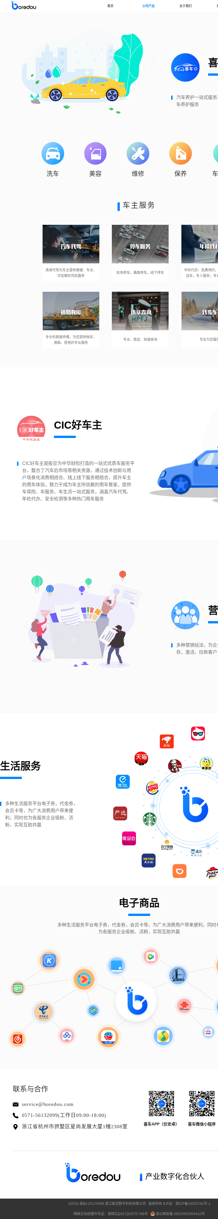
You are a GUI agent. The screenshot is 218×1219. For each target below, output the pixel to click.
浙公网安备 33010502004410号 (180, 1214)
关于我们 (185, 6)
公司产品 (148, 6)
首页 (110, 6)
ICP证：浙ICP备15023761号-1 (186, 1204)
